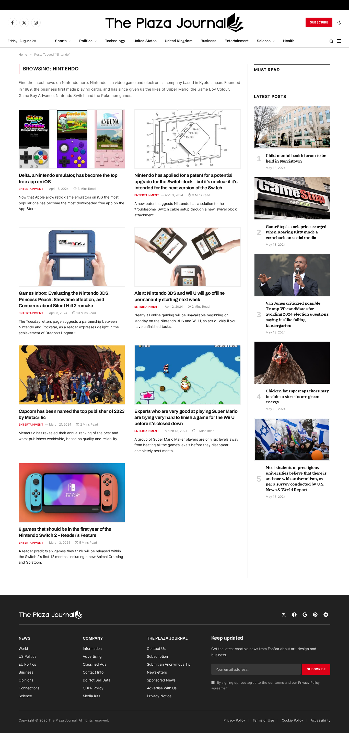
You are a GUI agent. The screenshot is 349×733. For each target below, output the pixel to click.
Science (264, 41)
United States (145, 41)
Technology (115, 41)
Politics (85, 41)
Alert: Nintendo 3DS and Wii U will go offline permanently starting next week (179, 296)
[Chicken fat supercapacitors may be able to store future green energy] (292, 362)
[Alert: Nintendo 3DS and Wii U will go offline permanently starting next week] (187, 257)
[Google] (304, 614)
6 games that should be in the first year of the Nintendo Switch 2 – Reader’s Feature (65, 532)
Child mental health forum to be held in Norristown (296, 158)
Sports (61, 41)
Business (208, 41)
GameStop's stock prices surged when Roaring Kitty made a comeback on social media (296, 232)
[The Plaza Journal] (174, 22)
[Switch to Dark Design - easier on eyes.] (338, 22)
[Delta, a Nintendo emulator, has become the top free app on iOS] (72, 139)
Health (288, 41)
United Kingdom (178, 41)
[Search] (331, 41)
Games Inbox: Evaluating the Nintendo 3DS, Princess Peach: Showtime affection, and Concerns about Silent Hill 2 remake (64, 299)
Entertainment (237, 41)
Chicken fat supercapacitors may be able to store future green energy (297, 396)
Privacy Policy (309, 683)
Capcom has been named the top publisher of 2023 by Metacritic (72, 414)
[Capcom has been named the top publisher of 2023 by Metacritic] (72, 375)
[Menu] (339, 41)
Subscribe (319, 22)
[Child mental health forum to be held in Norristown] (292, 127)
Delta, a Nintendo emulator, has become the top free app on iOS (68, 178)
